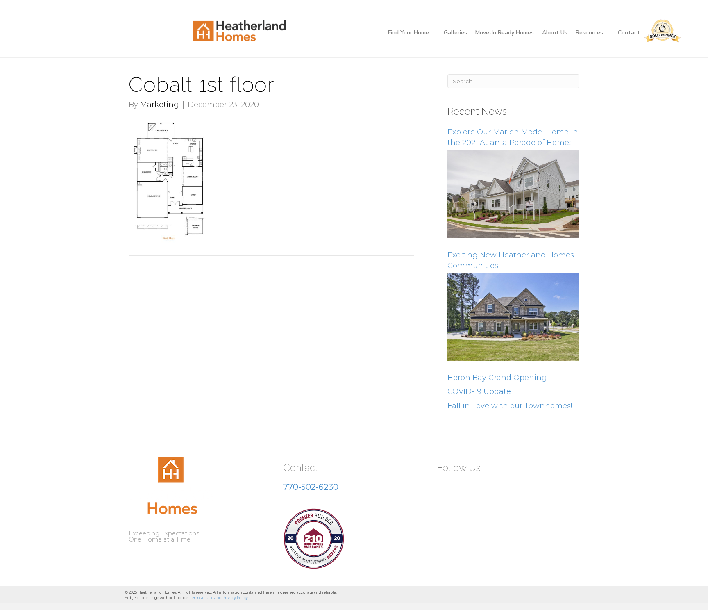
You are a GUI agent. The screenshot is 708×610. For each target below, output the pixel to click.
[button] (446, 487)
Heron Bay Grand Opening (497, 377)
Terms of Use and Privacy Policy (219, 597)
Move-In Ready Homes (504, 32)
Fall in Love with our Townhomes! (509, 405)
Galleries (455, 32)
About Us (554, 32)
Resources (589, 32)
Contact (629, 32)
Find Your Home (408, 32)
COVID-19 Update (479, 391)
